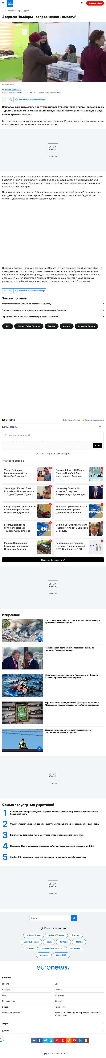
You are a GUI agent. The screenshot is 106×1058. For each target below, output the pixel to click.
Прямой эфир (95, 3)
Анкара (66, 326)
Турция (26, 11)
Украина (30, 948)
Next (4, 995)
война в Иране (33, 935)
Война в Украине (56, 935)
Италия (79, 942)
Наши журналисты (11, 1012)
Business (6, 989)
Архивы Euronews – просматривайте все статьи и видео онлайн (78, 1013)
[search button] (74, 918)
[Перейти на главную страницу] (10, 3)
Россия (75, 935)
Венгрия (63, 942)
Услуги (5, 1023)
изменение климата (52, 948)
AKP (8, 326)
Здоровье (59, 995)
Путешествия (8, 1001)
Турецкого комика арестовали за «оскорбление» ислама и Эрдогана (34, 310)
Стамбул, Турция (86, 326)
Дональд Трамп (31, 942)
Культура (59, 1001)
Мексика (44, 955)
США (49, 942)
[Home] (3, 11)
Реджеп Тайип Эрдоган (29, 326)
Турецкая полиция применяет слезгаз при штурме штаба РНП (30, 316)
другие (5, 1030)
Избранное (11, 615)
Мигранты (75, 948)
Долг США (61, 955)
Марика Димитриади (13, 89)
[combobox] (53, 918)
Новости (10, 11)
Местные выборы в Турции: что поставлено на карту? (27, 303)
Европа (5, 984)
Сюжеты (6, 977)
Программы (60, 1007)
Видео (5, 1007)
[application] (53, 52)
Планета (59, 989)
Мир (18, 11)
